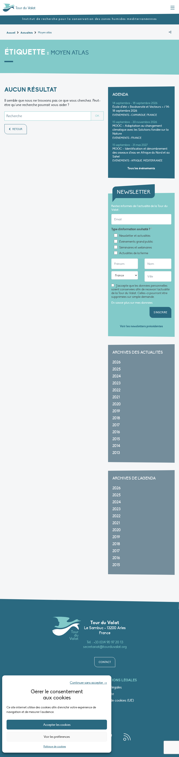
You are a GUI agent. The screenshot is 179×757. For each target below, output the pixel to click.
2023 (116, 383)
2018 (116, 418)
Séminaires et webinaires (135, 247)
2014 (116, 446)
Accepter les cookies (57, 725)
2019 (116, 411)
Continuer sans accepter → (88, 683)
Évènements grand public (136, 241)
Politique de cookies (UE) (115, 701)
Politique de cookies (54, 746)
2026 (116, 362)
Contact (105, 662)
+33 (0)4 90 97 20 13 (108, 642)
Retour (17, 129)
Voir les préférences (57, 737)
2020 (116, 404)
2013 (116, 452)
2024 (116, 376)
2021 (116, 397)
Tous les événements (141, 168)
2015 (116, 439)
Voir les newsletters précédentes (141, 326)
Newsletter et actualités (134, 236)
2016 (116, 432)
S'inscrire (160, 312)
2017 (116, 425)
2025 (116, 369)
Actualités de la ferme (133, 253)
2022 (116, 390)
